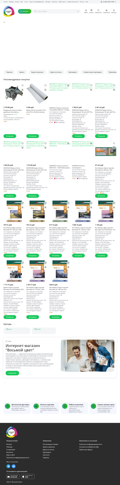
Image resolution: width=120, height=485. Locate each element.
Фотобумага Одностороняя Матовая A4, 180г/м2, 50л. (58, 288)
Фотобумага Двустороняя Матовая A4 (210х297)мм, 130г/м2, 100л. (59, 229)
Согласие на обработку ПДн (89, 447)
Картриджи (47, 452)
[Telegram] (8, 466)
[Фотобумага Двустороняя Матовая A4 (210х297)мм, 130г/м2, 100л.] (60, 211)
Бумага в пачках (48, 450)
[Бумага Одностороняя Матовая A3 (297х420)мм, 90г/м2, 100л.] (14, 271)
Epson (15, 114)
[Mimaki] (44, 331)
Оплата (82, 2)
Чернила (46, 458)
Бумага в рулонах (49, 447)
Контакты (54, 2)
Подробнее (12, 373)
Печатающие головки (50, 444)
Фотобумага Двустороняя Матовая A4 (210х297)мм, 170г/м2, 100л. (105, 229)
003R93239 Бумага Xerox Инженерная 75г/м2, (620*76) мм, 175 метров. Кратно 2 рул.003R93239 (14, 169)
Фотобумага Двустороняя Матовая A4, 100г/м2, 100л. (13, 229)
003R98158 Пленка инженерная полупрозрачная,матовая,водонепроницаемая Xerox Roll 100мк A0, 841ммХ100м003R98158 (83, 167)
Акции (17, 2)
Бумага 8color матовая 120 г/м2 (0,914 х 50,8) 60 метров (36, 111)
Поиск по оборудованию (36, 2)
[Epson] (17, 331)
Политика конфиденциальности (17, 458)
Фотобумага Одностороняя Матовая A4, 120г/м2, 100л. (35, 229)
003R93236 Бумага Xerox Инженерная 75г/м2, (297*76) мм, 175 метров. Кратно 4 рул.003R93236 (82, 111)
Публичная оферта (85, 450)
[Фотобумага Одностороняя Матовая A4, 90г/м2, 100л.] (105, 151)
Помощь (9, 447)
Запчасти (46, 455)
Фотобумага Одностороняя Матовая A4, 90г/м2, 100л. (104, 169)
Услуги (6, 2)
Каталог (9, 444)
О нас (26, 2)
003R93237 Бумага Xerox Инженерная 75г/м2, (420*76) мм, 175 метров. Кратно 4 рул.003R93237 (105, 111)
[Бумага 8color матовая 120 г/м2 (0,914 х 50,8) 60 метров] (37, 93)
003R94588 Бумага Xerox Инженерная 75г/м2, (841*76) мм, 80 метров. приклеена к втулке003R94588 (36, 169)
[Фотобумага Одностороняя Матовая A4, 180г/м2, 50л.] (60, 271)
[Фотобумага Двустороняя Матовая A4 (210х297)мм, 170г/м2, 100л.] (105, 211)
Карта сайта (10, 455)
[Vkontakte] (14, 466)
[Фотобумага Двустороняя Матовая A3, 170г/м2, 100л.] (37, 271)
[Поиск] (35, 11)
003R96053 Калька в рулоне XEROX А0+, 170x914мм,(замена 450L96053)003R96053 (59, 167)
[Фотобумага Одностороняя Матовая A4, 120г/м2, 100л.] (37, 211)
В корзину (9, 136)
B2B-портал (62, 2)
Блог (21, 2)
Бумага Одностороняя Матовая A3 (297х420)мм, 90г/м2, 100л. (14, 288)
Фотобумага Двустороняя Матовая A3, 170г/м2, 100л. (35, 288)
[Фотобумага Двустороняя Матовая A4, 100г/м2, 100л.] (14, 211)
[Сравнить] (22, 89)
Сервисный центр (72, 2)
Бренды (11, 2)
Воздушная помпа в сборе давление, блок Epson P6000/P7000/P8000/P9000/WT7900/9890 (14, 111)
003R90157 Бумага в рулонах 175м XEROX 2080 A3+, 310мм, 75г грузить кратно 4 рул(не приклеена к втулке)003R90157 (59, 109)
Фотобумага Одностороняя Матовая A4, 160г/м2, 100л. (81, 229)
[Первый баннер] (60, 43)
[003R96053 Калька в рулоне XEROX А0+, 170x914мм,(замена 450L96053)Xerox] (60, 151)
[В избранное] (22, 85)
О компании (10, 450)
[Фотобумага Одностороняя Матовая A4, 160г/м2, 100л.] (83, 211)
